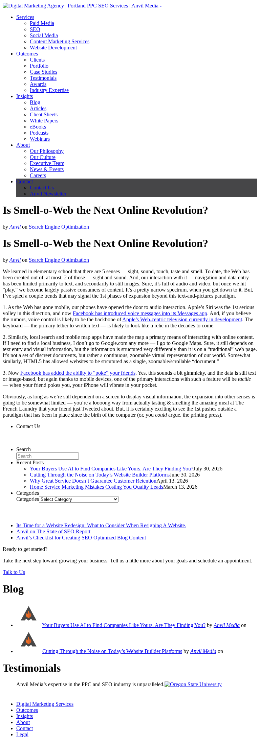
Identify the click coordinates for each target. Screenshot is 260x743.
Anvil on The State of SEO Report (53, 531)
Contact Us (42, 187)
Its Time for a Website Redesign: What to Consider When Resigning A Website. (101, 525)
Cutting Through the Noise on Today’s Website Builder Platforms (100, 475)
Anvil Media (227, 625)
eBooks (38, 127)
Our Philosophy (47, 151)
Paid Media (42, 23)
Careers (38, 175)
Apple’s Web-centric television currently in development (182, 319)
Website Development (53, 47)
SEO (35, 29)
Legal (22, 734)
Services (25, 17)
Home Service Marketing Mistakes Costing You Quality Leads (96, 487)
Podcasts (39, 133)
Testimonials (43, 78)
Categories (27, 499)
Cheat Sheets (44, 114)
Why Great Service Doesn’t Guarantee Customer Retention (93, 481)
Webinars (40, 139)
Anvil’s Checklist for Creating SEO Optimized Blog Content (81, 537)
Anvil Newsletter (48, 193)
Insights (24, 96)
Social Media (44, 35)
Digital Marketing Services (44, 704)
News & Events (47, 169)
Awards (38, 84)
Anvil (15, 227)
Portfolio (39, 66)
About (23, 145)
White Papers (44, 120)
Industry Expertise (49, 90)
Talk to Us (14, 572)
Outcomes (27, 53)
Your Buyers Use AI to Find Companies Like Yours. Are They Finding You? (111, 468)
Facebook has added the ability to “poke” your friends (77, 373)
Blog (35, 102)
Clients (37, 60)
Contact (24, 181)
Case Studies (43, 72)
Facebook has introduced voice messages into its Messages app (140, 313)
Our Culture (43, 157)
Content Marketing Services (59, 41)
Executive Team (47, 163)
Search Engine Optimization (59, 227)
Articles (38, 108)
